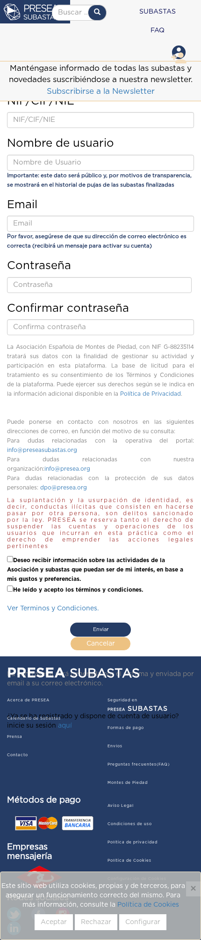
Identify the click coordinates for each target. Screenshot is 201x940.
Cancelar (100, 643)
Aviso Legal (121, 806)
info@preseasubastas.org (42, 450)
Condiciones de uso (130, 824)
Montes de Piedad (128, 783)
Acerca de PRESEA (28, 700)
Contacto (17, 755)
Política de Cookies (148, 905)
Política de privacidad (133, 842)
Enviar (100, 629)
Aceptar (54, 922)
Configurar (142, 922)
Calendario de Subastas (34, 719)
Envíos (115, 746)
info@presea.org (67, 469)
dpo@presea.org (63, 487)
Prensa (14, 737)
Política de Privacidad (150, 394)
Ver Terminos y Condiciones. (53, 608)
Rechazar (96, 922)
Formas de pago (126, 728)
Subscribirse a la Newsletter (101, 91)
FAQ (158, 30)
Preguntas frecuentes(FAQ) (139, 765)
